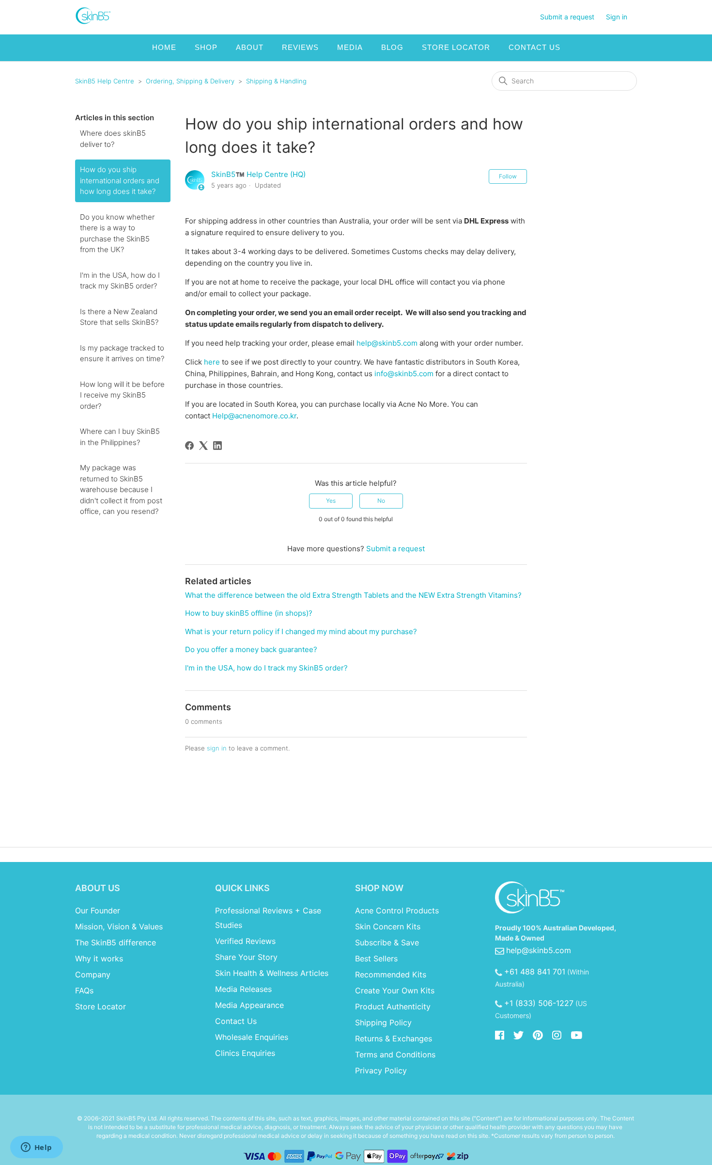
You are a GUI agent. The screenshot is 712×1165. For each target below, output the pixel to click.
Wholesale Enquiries (251, 1037)
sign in (217, 748)
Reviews (300, 47)
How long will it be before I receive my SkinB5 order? (122, 395)
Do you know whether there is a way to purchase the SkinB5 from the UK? (117, 233)
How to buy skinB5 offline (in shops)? (248, 613)
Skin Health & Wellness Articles (271, 973)
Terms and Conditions (395, 1054)
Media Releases (243, 989)
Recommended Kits (390, 974)
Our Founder (97, 910)
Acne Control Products (397, 910)
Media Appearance (249, 1005)
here (212, 362)
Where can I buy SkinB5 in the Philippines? (120, 437)
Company (92, 974)
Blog (392, 47)
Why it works (99, 958)
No (381, 500)
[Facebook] (189, 445)
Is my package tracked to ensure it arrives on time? (122, 353)
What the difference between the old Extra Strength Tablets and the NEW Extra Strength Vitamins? (353, 595)
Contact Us (534, 47)
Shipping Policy (383, 1022)
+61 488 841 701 (534, 971)
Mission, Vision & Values (119, 926)
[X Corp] (203, 445)
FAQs (84, 990)
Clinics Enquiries (245, 1053)
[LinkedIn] (217, 445)
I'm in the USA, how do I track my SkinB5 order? (120, 281)
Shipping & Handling (276, 81)
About (249, 47)
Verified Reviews (245, 941)
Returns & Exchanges (393, 1038)
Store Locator (456, 47)
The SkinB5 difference (115, 942)
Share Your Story (246, 957)
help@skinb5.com (387, 343)
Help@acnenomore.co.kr (254, 415)
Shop (206, 47)
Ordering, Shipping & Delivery (190, 81)
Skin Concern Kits (387, 926)
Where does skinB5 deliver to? (113, 138)
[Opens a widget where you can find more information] (36, 1148)
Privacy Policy (381, 1070)
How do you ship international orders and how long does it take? (119, 180)
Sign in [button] (616, 17)
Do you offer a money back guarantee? (251, 649)
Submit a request (567, 17)
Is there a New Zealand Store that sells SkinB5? (119, 317)
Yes (331, 500)
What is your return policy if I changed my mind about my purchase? (301, 631)
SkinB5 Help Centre (104, 81)
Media (350, 47)
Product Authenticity (393, 1006)
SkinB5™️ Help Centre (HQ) (258, 174)
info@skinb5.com (403, 373)
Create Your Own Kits (394, 990)
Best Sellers (376, 958)
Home (164, 47)
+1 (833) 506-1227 (538, 1003)
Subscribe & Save (387, 942)
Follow (508, 176)
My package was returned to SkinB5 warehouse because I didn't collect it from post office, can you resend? (121, 489)
